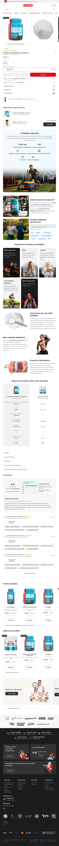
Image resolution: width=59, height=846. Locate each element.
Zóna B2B (20, 787)
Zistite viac (10, 756)
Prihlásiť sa (10, 770)
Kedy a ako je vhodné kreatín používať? (15, 469)
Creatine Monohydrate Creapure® (16, 396)
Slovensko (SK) (49, 833)
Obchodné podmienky (42, 840)
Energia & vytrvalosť (34, 13)
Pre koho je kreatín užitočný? (12, 465)
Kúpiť (16, 442)
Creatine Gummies (42, 396)
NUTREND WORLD (49, 782)
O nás (46, 784)
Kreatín (6, 48)
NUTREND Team (8, 787)
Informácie (7, 461)
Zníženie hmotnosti (47, 13)
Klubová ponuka (7, 13)
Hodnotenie (7, 89)
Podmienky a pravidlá (9, 782)
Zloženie (6, 453)
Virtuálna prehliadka (49, 788)
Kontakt (46, 786)
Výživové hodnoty (9, 86)
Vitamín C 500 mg (19, 122)
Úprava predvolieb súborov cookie (34, 840)
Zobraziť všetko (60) (29, 573)
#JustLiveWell (11, 693)
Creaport (48, 607)
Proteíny (16, 13)
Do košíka (50, 124)
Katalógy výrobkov (22, 782)
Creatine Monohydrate (29, 607)
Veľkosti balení (8, 93)
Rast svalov (24, 13)
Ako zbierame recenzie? (12, 491)
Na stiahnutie (34, 784)
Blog (5, 789)
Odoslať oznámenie (49, 789)
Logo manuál (34, 782)
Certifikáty (20, 789)
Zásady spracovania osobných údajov (51, 840)
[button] (54, 44)
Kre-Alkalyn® (11, 607)
